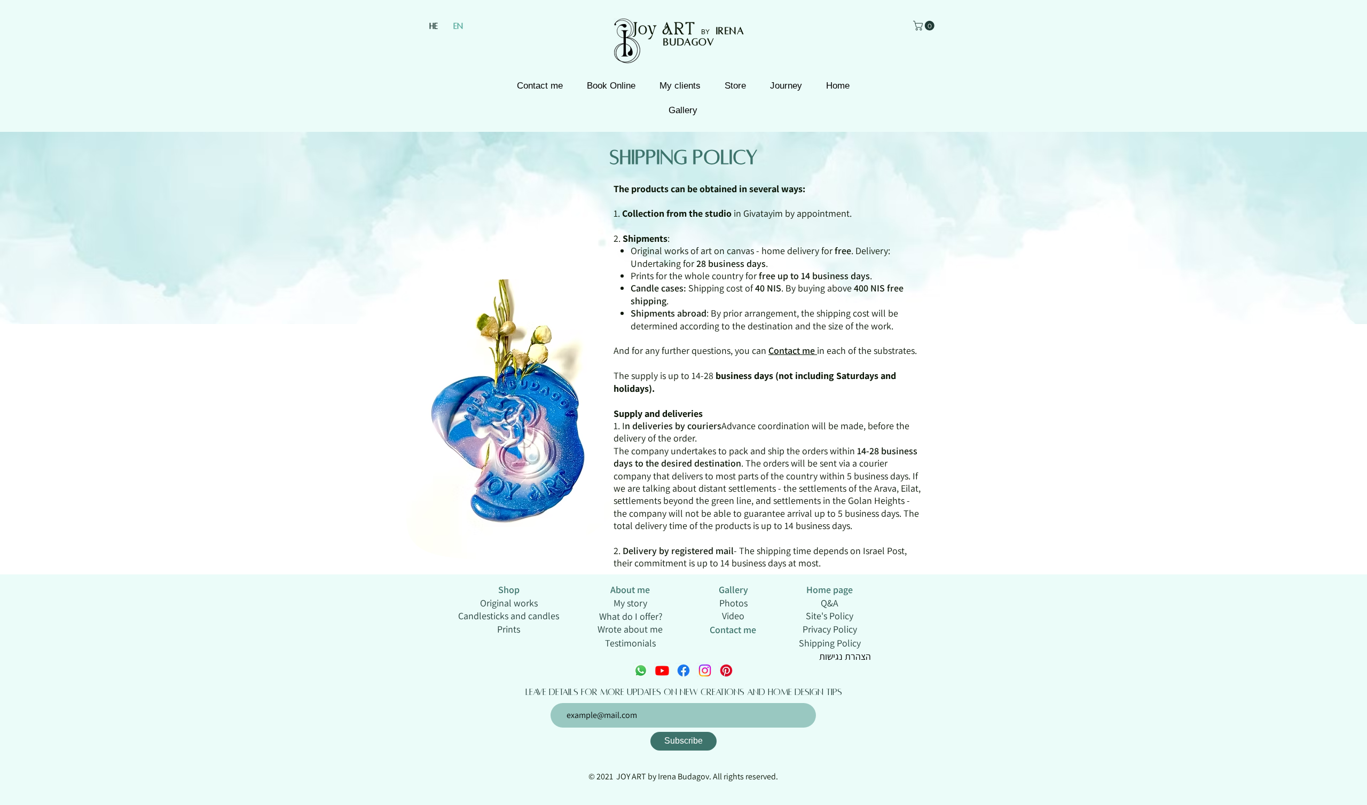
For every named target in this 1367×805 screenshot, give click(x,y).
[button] (925, 25)
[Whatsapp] (641, 670)
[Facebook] (683, 670)
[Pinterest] (726, 670)
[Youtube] (662, 670)
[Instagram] (705, 670)
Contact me (792, 350)
